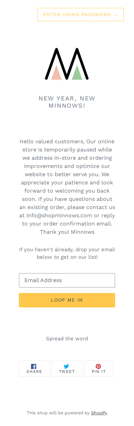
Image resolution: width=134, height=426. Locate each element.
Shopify (99, 412)
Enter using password (80, 14)
